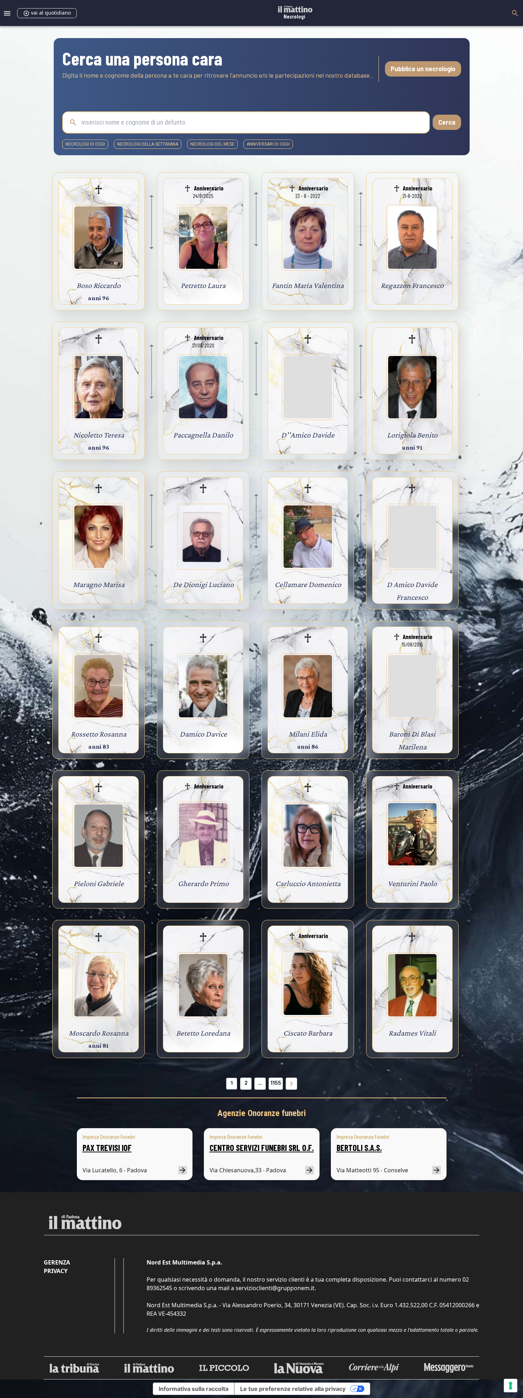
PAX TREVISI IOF (107, 1147)
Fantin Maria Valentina (308, 285)
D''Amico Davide (307, 434)
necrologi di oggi (85, 144)
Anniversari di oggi (268, 144)
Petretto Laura (203, 285)
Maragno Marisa (99, 584)
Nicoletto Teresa (98, 434)
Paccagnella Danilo (203, 434)
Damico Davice (203, 733)
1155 (275, 1083)
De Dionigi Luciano (203, 584)
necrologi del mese (212, 144)
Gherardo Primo (203, 883)
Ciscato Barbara (307, 1032)
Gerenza (57, 1262)
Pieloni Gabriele (99, 883)
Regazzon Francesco (412, 285)
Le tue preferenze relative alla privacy (292, 1388)
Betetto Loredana (203, 1032)
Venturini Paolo (412, 883)
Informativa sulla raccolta (193, 1388)
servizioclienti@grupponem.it (275, 1288)
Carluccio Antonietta (307, 883)
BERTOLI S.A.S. (359, 1147)
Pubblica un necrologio (423, 69)
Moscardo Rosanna (98, 1032)
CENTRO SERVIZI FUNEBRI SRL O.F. (262, 1147)
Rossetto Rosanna (98, 733)
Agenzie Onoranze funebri (261, 1113)
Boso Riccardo (98, 285)
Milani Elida (308, 733)
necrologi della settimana (147, 144)
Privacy (56, 1271)
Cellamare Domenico (308, 584)
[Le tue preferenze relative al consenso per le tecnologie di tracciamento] (510, 1385)
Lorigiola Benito (412, 434)
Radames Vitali (412, 1032)
